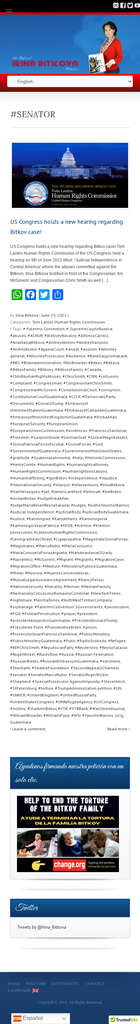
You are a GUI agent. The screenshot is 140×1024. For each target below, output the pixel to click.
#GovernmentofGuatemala (35, 450)
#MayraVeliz (21, 559)
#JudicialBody (68, 511)
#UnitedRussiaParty (78, 694)
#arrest (72, 349)
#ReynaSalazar (113, 647)
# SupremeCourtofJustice (89, 328)
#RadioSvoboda (91, 640)
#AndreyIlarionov (92, 342)
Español (32, 1018)
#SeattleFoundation (50, 667)
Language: (20, 990)
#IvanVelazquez (25, 491)
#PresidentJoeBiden (63, 627)
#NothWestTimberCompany (86, 600)
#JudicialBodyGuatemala (105, 511)
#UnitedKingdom (42, 694)
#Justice (17, 518)
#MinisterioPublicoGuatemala (89, 566)
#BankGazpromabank (107, 355)
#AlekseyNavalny (60, 335)
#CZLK (75, 396)
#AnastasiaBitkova (27, 342)
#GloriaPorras (78, 444)
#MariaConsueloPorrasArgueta (38, 552)
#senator (18, 674)
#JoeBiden (111, 491)
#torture (45, 688)
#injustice (108, 477)
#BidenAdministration (41, 362)
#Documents (22, 403)
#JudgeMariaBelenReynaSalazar (39, 505)
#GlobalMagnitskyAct (107, 437)
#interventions (85, 484)
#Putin (69, 640)
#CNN (92, 376)
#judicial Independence (32, 511)
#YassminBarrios (97, 715)
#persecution (116, 606)
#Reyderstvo (86, 647)
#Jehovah (92, 491)
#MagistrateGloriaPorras (105, 538)
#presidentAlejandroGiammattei (40, 620)
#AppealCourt (51, 349)
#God (98, 444)
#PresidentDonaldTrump (95, 620)
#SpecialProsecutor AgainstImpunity (66, 681)
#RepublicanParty (57, 647)
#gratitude (20, 457)
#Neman (72, 586)
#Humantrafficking (27, 477)
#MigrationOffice (25, 566)
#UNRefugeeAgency (74, 701)
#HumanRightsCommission (35, 471)
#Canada (93, 369)
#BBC (15, 362)
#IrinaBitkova (112, 484)
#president (87, 613)
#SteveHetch (113, 681)
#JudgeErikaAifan (53, 498)
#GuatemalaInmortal (51, 457)
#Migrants (84, 559)
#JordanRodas (23, 498)
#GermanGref (73, 437)
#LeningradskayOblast (31, 538)
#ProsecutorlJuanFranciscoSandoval (43, 633)
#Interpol (61, 484)
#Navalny (53, 586)
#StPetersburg (23, 688)
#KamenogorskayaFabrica (34, 525)
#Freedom (19, 437)
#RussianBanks (24, 661)
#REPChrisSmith (24, 647)
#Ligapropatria (67, 538)
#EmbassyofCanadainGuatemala (95, 410)
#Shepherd (20, 681)
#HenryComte (23, 464)
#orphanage (21, 606)
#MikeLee (51, 566)
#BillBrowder (75, 362)
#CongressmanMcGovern (33, 389)
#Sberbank (20, 667)
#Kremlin (82, 525)
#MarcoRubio (48, 545)
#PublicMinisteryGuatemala (36, 640)
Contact (94, 983)
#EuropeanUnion (62, 423)
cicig (119, 715)
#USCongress (106, 701)
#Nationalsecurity (26, 586)
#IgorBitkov (56, 477)
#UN (117, 688)
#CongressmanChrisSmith (88, 383)
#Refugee (117, 640)
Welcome (35, 983)
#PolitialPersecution (41, 613)
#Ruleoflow (47, 654)
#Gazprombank (45, 437)
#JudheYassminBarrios (108, 505)
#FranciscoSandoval (108, 430)
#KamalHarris (64, 518)
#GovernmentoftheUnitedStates (92, 450)
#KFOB (66, 525)
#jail (45, 491)
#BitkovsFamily (69, 369)
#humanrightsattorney (87, 464)
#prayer (68, 613)
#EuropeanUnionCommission (37, 430)
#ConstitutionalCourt (77, 389)
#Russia (66, 654)
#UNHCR (17, 694)
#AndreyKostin (23, 349)
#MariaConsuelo (77, 545)
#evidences (76, 430)
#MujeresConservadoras (66, 572)
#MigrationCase (109, 559)
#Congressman (48, 383)
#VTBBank (78, 708)
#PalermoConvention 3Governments (69, 606)
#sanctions (110, 661)
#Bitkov (95, 362)
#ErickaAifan (105, 416)
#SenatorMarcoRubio (47, 674)
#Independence (83, 477)
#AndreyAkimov (60, 342)
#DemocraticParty (98, 396)
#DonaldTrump (50, 403)
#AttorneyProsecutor (45, 355)
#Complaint (21, 383)
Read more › (118, 728)
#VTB (63, 708)
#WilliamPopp (56, 715)
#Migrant (65, 559)
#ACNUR (35, 335)
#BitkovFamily (23, 369)
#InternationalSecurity (30, 484)
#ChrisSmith (74, 376)
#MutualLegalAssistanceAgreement (43, 579)
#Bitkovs (45, 369)
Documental (65, 983)
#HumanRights (51, 464)
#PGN (15, 613)
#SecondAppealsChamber (95, 667)
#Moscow (33, 572)
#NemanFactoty (95, 586)
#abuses (18, 335)
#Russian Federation (94, 654)
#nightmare (21, 600)
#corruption (109, 389)
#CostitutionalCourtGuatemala (38, 396)
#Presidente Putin (26, 627)
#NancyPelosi (91, 579)
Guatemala (20, 722)
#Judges (78, 505)
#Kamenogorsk (93, 518)
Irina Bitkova (27, 315)
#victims (18, 708)
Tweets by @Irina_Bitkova (41, 927)
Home (14, 983)
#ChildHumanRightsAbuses (35, 376)
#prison (90, 627)
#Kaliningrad (38, 518)
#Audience (76, 355)
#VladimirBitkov (42, 708)
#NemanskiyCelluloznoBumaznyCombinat (49, 593)
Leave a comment (29, 728)
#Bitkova (111, 362)
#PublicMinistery (94, 633)
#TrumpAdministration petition (83, 688)
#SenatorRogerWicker (88, 674)
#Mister (16, 572)
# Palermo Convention (44, 328)
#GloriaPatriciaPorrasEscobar (37, 444)
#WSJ (76, 715)
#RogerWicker (22, 654)
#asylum (89, 349)
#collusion (108, 376)
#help (77, 457)
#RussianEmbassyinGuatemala (69, 661)
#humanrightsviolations (85, 471)
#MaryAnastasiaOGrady (90, 552)
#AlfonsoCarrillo (93, 335)
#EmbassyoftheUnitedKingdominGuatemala (51, 416)
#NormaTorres (46, 600)
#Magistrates (22, 545)
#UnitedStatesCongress (32, 701)
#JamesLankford (66, 491)
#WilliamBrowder (26, 715)
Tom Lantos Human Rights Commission (68, 321)
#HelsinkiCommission (105, 457)
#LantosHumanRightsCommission (65, 532)
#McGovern (44, 559)
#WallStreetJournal (107, 708)
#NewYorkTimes (106, 593)
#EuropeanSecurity (27, 423)
